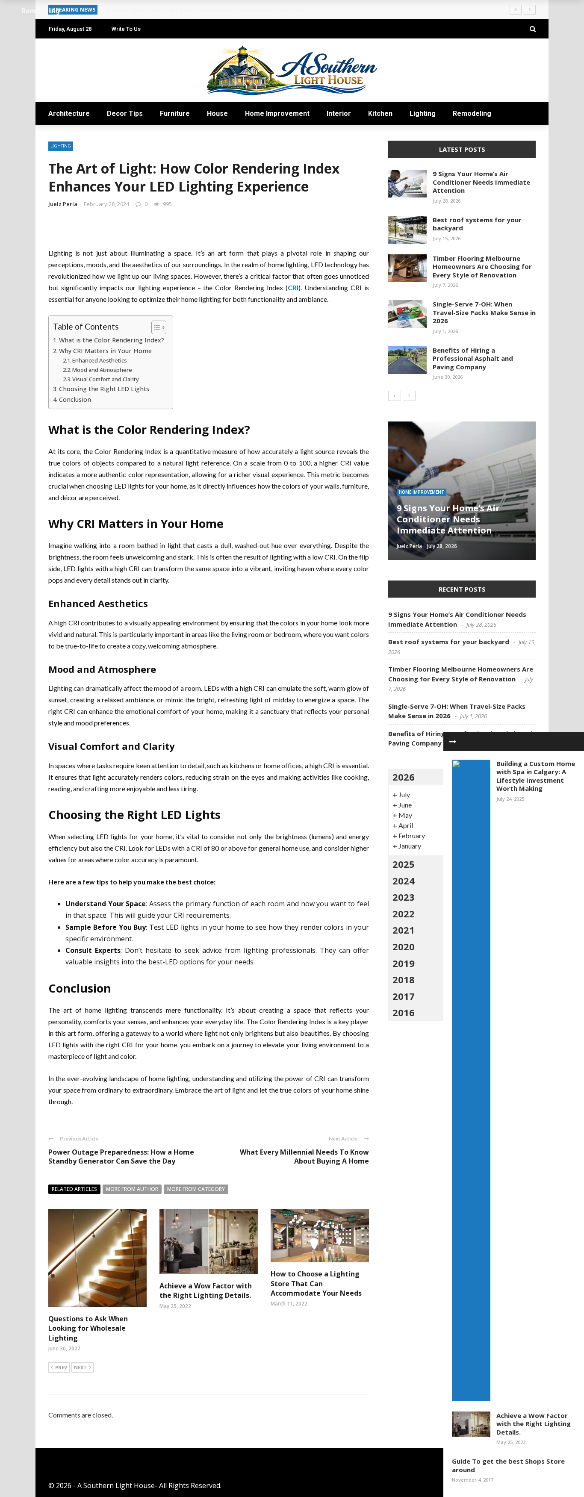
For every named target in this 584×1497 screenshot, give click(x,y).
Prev (61, 1367)
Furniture (175, 113)
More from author (132, 1189)
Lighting (423, 113)
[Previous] (394, 396)
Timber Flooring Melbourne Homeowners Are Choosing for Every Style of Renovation (482, 266)
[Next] (409, 396)
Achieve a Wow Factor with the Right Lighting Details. (205, 1290)
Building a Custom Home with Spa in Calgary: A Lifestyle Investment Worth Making (535, 776)
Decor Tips (125, 113)
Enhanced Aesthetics (99, 360)
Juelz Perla (62, 204)
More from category (196, 1189)
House (217, 113)
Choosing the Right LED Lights (104, 389)
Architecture (69, 113)
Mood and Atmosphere (102, 370)
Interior (339, 113)
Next (80, 1367)
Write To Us (126, 29)
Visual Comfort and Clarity (105, 379)
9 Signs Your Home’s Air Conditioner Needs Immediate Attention (481, 181)
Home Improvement (277, 113)
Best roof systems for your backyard (477, 224)
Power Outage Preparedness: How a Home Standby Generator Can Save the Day (121, 1156)
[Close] (452, 741)
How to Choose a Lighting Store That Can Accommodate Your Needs (316, 1283)
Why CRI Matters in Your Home (105, 351)
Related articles (74, 1189)
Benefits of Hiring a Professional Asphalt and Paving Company (473, 358)
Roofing (409, 503)
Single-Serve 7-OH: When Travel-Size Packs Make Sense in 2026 (484, 312)
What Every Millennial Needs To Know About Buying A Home (304, 1156)
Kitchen (380, 113)
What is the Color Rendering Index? (111, 340)
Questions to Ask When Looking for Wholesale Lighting (88, 1328)
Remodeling (472, 113)
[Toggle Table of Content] (154, 327)
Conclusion (75, 399)
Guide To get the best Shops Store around (508, 1465)
